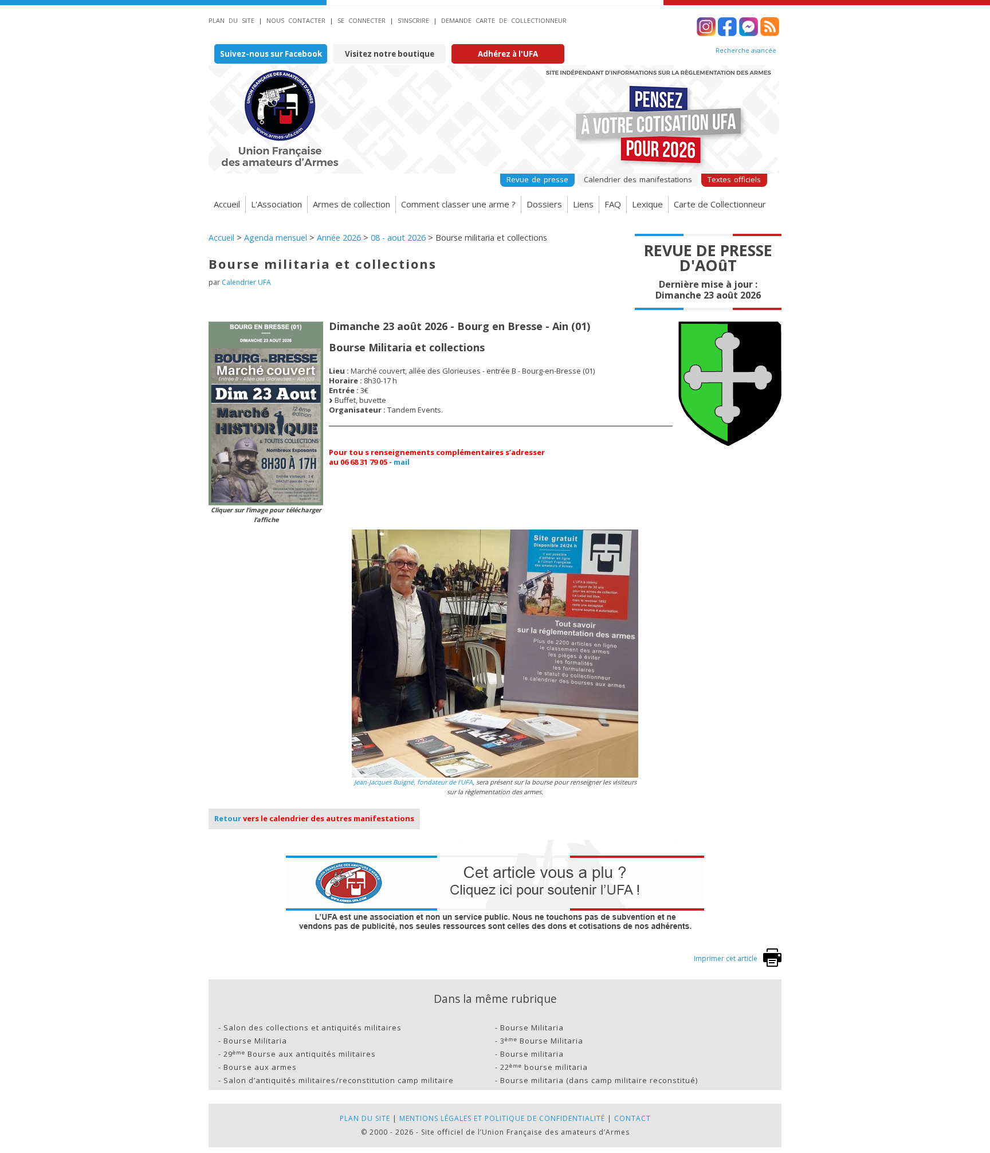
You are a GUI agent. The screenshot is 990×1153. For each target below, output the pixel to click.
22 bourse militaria (544, 1067)
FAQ (612, 204)
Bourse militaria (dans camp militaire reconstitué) (599, 1080)
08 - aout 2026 (398, 237)
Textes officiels (734, 179)
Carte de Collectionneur (720, 204)
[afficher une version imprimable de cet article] (772, 964)
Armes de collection (351, 204)
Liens (583, 204)
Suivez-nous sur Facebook (271, 54)
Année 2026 (339, 237)
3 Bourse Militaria (541, 1041)
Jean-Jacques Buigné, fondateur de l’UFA (413, 782)
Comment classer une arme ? (458, 204)
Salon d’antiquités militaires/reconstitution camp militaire (338, 1080)
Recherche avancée (746, 50)
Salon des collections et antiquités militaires (312, 1027)
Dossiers (544, 204)
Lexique (647, 204)
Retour (227, 818)
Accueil (227, 204)
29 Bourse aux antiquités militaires (299, 1054)
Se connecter (361, 20)
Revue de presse (537, 179)
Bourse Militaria (532, 1027)
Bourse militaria (532, 1054)
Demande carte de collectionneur (504, 20)
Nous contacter (295, 20)
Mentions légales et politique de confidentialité (502, 1118)
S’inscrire (413, 20)
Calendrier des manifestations (638, 179)
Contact (632, 1118)
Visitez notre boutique (389, 54)
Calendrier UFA (246, 282)
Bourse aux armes (260, 1067)
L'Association (276, 204)
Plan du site (231, 20)
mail (402, 462)
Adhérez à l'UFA (508, 54)
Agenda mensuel (275, 237)
